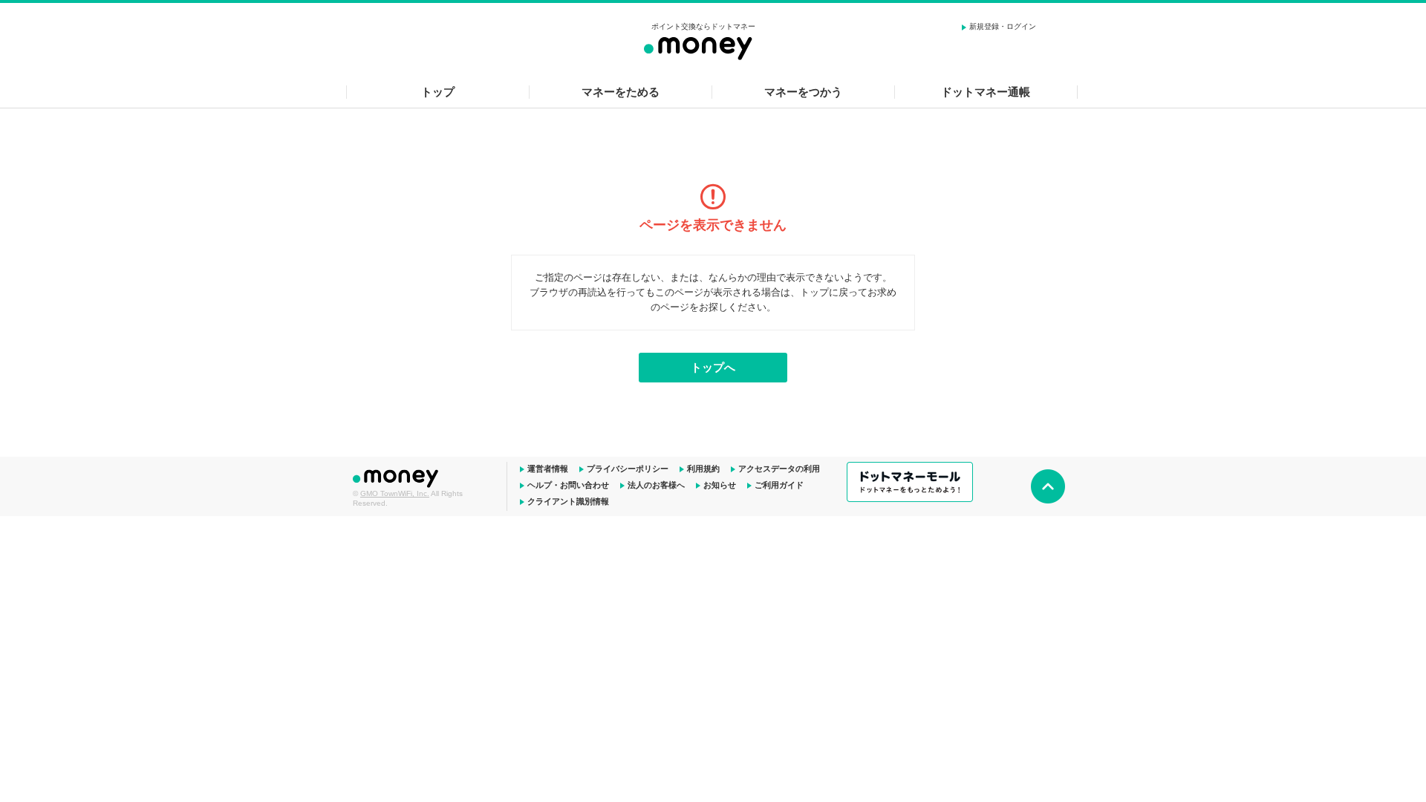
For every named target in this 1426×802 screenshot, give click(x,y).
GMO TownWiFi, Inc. (394, 493)
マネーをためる (621, 91)
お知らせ (719, 484)
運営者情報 (547, 468)
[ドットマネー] (703, 46)
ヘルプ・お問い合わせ (568, 484)
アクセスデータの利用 (779, 468)
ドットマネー (397, 477)
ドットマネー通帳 (985, 91)
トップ (438, 91)
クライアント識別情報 (568, 501)
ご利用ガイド (779, 484)
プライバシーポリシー (627, 468)
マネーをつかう (803, 91)
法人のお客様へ (656, 484)
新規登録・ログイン (1002, 26)
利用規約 (703, 468)
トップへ (713, 367)
